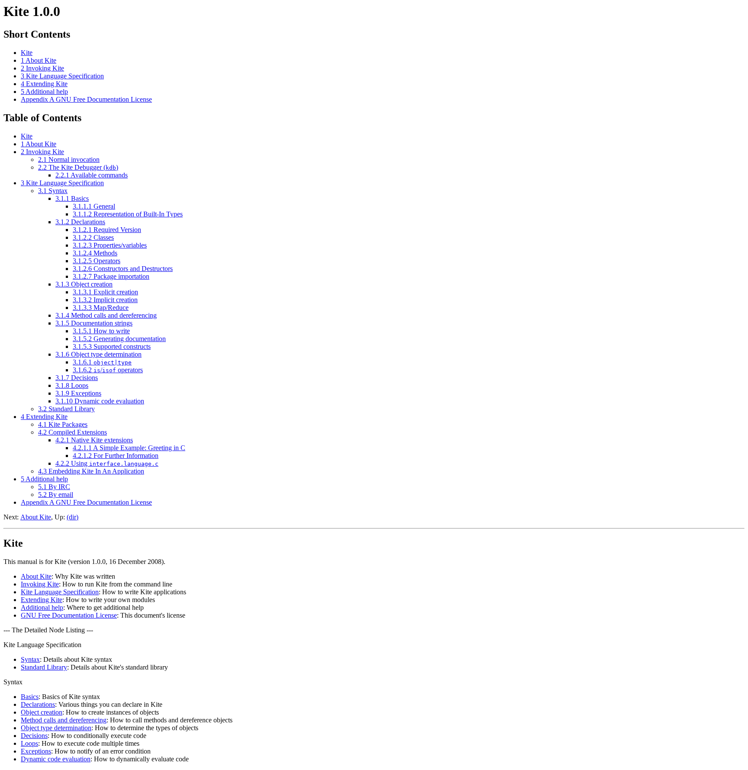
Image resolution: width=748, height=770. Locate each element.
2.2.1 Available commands (91, 175)
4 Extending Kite (44, 83)
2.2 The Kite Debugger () (78, 167)
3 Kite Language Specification (62, 76)
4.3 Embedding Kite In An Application (91, 471)
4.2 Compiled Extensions (72, 432)
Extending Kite (41, 599)
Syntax (30, 659)
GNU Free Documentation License (69, 615)
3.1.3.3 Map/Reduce (101, 307)
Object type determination (56, 727)
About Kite (35, 517)
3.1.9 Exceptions (78, 393)
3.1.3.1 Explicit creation (105, 292)
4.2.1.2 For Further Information (115, 455)
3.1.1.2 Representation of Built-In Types (128, 214)
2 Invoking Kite (42, 68)
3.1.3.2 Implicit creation (105, 299)
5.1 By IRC (54, 486)
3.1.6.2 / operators (108, 370)
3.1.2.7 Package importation (111, 276)
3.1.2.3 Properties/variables (110, 245)
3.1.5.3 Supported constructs (112, 346)
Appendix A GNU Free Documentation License (86, 99)
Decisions (34, 735)
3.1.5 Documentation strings (93, 323)
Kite (26, 52)
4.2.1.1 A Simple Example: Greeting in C (129, 447)
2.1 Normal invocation (69, 159)
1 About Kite (38, 60)
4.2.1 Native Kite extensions (94, 440)
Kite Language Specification (60, 592)
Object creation (41, 712)
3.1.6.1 (102, 362)
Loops (29, 743)
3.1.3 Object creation (84, 284)
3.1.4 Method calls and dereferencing (106, 315)
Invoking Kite (40, 584)
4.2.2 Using (106, 463)
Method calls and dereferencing (63, 720)
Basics (30, 696)
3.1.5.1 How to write (101, 331)
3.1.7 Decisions (76, 377)
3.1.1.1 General (94, 206)
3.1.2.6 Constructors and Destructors (123, 268)
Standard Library (44, 667)
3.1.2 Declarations (80, 222)
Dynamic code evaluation (55, 759)
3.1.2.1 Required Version (107, 229)
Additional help (42, 607)
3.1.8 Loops (71, 385)
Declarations (38, 704)
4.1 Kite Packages (62, 424)
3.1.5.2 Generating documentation (119, 338)
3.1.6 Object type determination (98, 354)
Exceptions (36, 751)
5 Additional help (44, 91)
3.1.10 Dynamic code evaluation (99, 401)
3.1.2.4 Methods (95, 253)
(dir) (72, 517)
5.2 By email (55, 494)
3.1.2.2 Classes (93, 237)
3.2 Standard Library (66, 408)
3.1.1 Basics (72, 198)
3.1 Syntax (53, 190)
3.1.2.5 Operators (96, 260)
